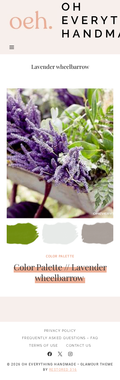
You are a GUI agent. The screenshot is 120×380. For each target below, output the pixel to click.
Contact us (78, 346)
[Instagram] (70, 353)
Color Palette (60, 256)
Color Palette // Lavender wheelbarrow (60, 272)
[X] (60, 353)
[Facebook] (49, 353)
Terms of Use (43, 346)
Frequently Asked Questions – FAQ (60, 338)
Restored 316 (63, 370)
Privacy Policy (60, 331)
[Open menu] (12, 47)
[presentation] (60, 168)
